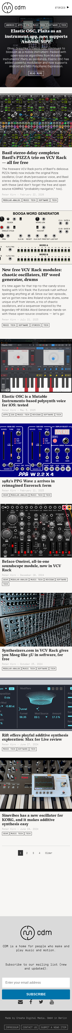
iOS (28, 25)
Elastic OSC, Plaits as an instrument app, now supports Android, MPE (36, 36)
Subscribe (36, 994)
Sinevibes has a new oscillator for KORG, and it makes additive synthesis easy (32, 819)
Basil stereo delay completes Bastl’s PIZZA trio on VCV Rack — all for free (34, 157)
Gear (5, 495)
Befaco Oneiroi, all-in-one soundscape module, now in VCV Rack (31, 565)
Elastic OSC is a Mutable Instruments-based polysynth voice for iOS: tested (34, 400)
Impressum (12, 1027)
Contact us (30, 1027)
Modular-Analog (11, 200)
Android (10, 25)
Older (48, 852)
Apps (20, 25)
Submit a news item (53, 1027)
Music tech (39, 25)
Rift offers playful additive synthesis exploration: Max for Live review (35, 737)
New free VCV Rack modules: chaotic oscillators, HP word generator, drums (32, 274)
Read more (36, 73)
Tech (63, 25)
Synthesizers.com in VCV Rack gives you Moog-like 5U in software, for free (35, 654)
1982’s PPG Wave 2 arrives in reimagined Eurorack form (28, 483)
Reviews (36, 414)
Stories (36, 325)
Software (53, 25)
